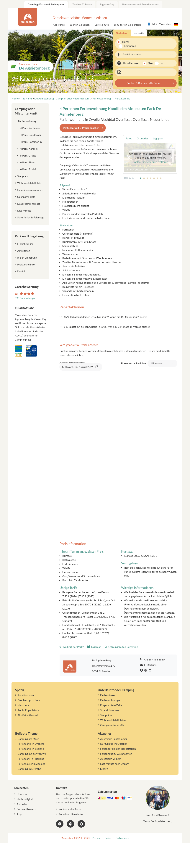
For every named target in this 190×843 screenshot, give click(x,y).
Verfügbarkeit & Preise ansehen (81, 127)
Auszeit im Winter (110, 758)
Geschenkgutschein (29, 700)
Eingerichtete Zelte (111, 705)
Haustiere (23, 705)
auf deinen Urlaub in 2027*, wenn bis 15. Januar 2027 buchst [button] (105, 316)
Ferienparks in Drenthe (31, 743)
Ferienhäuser (107, 695)
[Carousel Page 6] (157, 178)
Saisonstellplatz (26, 196)
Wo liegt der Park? (73, 646)
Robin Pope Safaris (28, 710)
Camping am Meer (28, 738)
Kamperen (128, 45)
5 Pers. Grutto (28, 155)
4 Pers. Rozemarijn (31, 141)
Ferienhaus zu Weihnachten (116, 753)
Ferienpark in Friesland (31, 758)
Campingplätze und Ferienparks (46, 4)
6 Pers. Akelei (28, 169)
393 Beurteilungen (25, 298)
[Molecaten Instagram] (146, 670)
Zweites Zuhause (82, 4)
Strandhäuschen (109, 710)
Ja (161, 63)
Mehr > (104, 768)
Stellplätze (106, 715)
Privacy (96, 838)
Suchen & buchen (80, 24)
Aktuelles (22, 804)
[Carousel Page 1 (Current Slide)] (140, 178)
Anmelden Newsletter (71, 814)
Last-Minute (102, 24)
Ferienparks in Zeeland (31, 748)
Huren (126, 41)
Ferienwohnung (27, 121)
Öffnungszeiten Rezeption (123, 646)
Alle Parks (59, 24)
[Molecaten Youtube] (150, 670)
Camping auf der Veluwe (32, 753)
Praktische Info (26, 264)
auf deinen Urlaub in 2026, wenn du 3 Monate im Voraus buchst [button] (107, 326)
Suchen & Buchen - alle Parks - (144, 83)
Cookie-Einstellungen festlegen (150, 161)
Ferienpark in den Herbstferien (118, 748)
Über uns (22, 794)
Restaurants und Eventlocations (140, 4)
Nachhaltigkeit (25, 799)
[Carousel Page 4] (150, 178)
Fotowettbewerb (26, 809)
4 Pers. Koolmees (30, 128)
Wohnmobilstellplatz (29, 183)
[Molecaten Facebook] (142, 670)
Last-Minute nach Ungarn (114, 763)
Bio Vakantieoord (28, 715)
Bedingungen (122, 838)
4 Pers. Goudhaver (30, 134)
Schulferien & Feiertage (127, 24)
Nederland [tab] (122, 33)
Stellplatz (22, 176)
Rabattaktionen (26, 695)
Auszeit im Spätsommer (113, 738)
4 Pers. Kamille (28, 148)
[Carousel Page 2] (144, 178)
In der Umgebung (27, 257)
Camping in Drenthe (29, 768)
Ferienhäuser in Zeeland (31, 763)
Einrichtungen (25, 243)
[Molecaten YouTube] (81, 824)
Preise (108, 838)
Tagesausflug (107, 4)
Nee (150, 63)
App (19, 814)
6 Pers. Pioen (27, 162)
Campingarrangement (29, 189)
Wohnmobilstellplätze (113, 720)
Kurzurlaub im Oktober (113, 743)
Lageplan (96, 646)
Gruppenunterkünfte (112, 725)
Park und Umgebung (29, 236)
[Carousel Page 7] (160, 178)
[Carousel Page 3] (147, 178)
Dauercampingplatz (28, 203)
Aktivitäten (23, 250)
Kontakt (22, 271)
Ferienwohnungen (110, 700)
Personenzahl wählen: (142, 365)
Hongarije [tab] (138, 33)
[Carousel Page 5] (154, 178)
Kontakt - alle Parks (69, 809)
